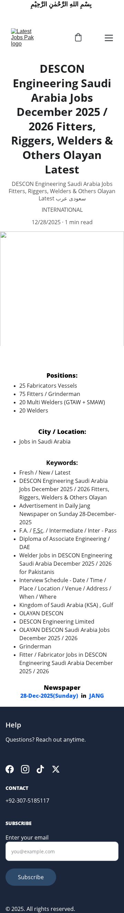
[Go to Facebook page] (10, 769)
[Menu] (109, 38)
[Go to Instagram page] (25, 769)
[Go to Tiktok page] (40, 769)
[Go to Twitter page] (56, 769)
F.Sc (38, 530)
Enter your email (27, 837)
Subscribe (31, 877)
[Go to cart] (78, 38)
